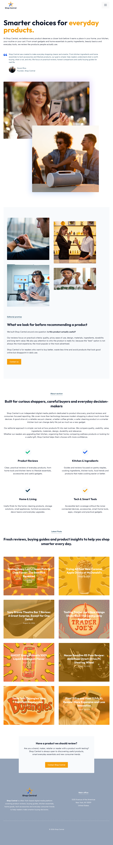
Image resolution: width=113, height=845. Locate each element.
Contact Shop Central (56, 765)
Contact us (14, 362)
